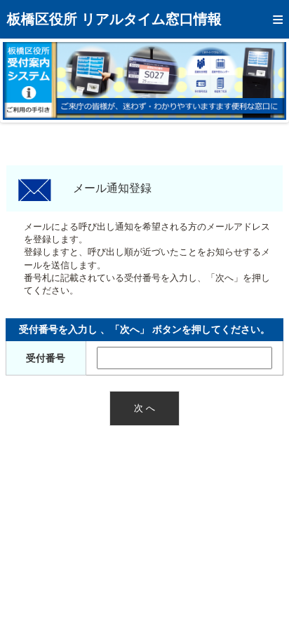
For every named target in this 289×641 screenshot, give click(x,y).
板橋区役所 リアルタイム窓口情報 (114, 19)
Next (265, 81)
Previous (24, 81)
